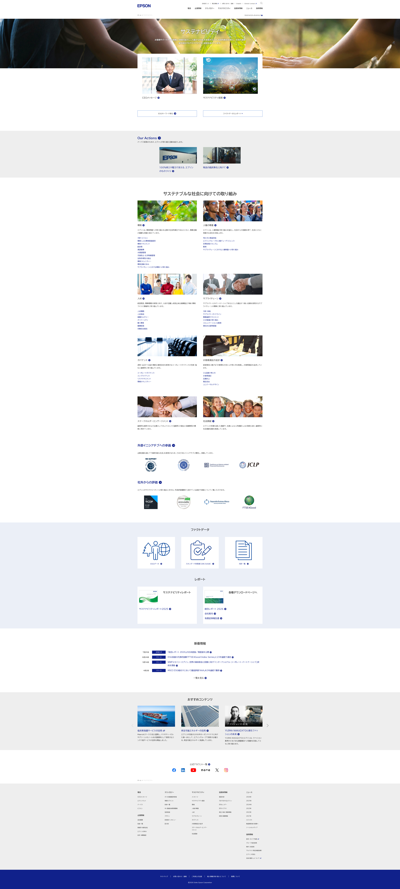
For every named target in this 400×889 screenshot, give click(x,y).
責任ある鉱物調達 (209, 326)
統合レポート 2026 (214, 609)
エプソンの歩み (142, 831)
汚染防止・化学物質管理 (146, 255)
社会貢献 (194, 833)
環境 (193, 804)
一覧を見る (198, 678)
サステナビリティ (224, 8)
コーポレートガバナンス (146, 373)
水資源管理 (142, 252)
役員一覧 (140, 823)
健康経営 (141, 326)
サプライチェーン (197, 816)
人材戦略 (141, 311)
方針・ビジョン (143, 238)
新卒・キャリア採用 (251, 839)
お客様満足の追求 (197, 823)
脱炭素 (140, 247)
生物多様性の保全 (144, 258)
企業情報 (198, 8)
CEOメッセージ (142, 797)
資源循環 (141, 249)
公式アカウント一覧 (198, 764)
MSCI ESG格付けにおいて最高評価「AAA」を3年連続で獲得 (193, 670)
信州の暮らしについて (252, 858)
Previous (133, 725)
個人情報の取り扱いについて (216, 876)
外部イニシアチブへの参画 (154, 445)
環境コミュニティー (144, 261)
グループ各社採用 (251, 843)
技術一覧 (167, 804)
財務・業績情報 (223, 816)
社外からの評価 (148, 482)
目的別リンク (205, 3)
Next (266, 725)
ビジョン (140, 808)
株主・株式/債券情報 (225, 812)
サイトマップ (164, 876)
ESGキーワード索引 (165, 113)
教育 (204, 247)
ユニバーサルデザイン (211, 384)
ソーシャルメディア (252, 827)
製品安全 (206, 381)
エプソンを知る (250, 854)
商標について (235, 876)
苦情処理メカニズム (210, 244)
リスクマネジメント (144, 379)
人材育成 (141, 314)
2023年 (248, 808)
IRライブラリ (223, 808)
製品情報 (214, 3)
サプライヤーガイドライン (212, 314)
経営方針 (221, 797)
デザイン (167, 816)
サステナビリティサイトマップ (253, 15)
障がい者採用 (250, 846)
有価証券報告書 (212, 618)
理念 (189, 8)
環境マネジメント (144, 244)
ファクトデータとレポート (232, 113)
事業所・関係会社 (143, 827)
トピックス (249, 820)
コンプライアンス (144, 376)
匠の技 (167, 823)
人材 (193, 812)
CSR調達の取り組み (210, 320)
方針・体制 (207, 311)
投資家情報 (238, 8)
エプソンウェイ (142, 800)
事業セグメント (169, 800)
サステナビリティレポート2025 (153, 609)
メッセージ (195, 797)
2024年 (249, 804)
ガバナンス (195, 820)
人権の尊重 (195, 808)
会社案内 (209, 614)
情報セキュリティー (144, 381)
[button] (146, 792)
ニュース (249, 8)
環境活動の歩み (143, 264)
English (238, 3)
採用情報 (259, 8)
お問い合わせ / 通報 (227, 3)
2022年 (248, 812)
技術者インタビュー (170, 820)
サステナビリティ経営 (198, 800)
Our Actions (147, 137)
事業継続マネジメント (211, 317)
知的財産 (167, 812)
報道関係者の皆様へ (252, 823)
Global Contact (249, 3)
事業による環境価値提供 (147, 241)
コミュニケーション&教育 (212, 323)
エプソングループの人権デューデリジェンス (219, 241)
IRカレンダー (223, 804)
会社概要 (140, 820)
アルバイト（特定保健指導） (254, 850)
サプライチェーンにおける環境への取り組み (153, 267)
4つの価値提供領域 (171, 797)
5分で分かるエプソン (225, 800)
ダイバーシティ (143, 320)
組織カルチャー (143, 317)
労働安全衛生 (143, 329)
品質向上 (206, 379)
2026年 (248, 797)
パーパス (140, 804)
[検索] (261, 3)
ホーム (139, 15)
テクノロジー (209, 8)
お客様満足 (207, 376)
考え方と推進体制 (209, 238)
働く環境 (141, 323)
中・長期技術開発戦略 (171, 808)
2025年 (248, 800)
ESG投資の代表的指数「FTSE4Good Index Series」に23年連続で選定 (199, 657)
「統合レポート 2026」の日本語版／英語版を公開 (188, 652)
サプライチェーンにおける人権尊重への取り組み (220, 249)
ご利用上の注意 (197, 876)
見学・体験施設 (142, 835)
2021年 (248, 816)
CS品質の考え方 (209, 373)
